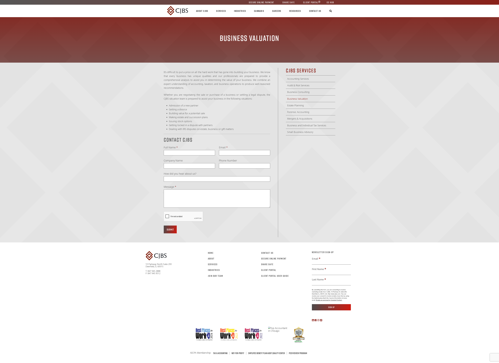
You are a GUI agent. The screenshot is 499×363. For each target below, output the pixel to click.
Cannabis (259, 10)
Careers (276, 10)
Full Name (171, 147)
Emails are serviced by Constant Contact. (329, 300)
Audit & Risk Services (298, 85)
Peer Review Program (298, 353)
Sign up (331, 307)
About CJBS (202, 10)
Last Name (318, 279)
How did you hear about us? (180, 173)
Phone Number (228, 160)
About (211, 258)
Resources (295, 10)
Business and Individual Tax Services (306, 125)
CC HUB (330, 2)
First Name (318, 269)
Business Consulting (298, 92)
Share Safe (289, 2)
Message (170, 187)
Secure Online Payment (261, 2)
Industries (240, 10)
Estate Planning (295, 105)
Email (223, 147)
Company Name (173, 160)
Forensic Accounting (298, 112)
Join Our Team (215, 275)
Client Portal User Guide (275, 275)
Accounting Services (298, 78)
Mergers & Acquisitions (299, 118)
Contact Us (315, 10)
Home (211, 252)
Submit (170, 229)
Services (221, 10)
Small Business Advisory (300, 132)
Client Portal (310, 2)
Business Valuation (297, 98)
